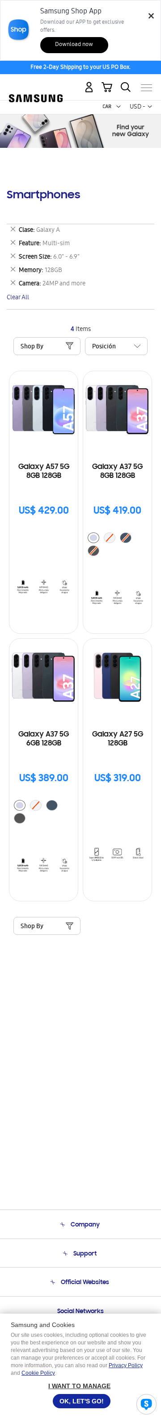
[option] (93, 537)
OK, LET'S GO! (81, 1401)
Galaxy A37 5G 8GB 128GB (117, 471)
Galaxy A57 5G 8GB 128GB (43, 471)
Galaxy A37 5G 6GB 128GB (43, 739)
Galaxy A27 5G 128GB (117, 739)
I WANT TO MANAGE (79, 1386)
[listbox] (117, 545)
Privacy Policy (126, 1365)
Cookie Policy (38, 1373)
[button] (118, 107)
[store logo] (36, 84)
